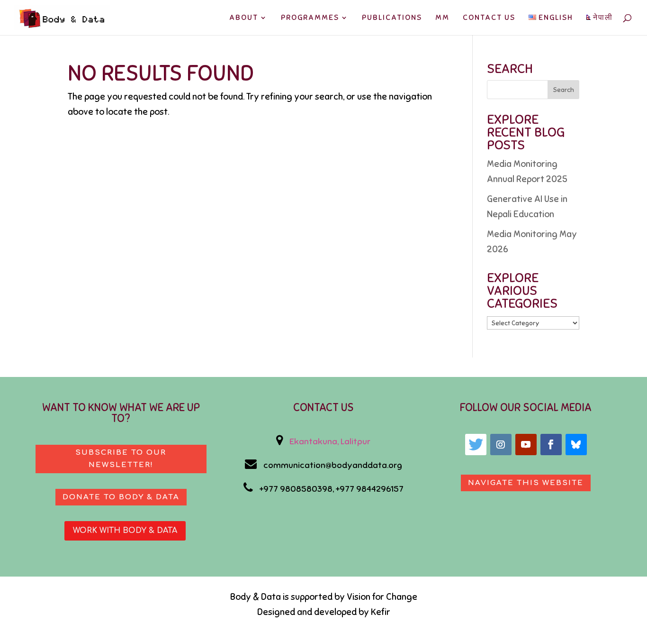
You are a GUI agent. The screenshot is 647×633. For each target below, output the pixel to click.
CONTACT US (489, 18)
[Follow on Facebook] (551, 444)
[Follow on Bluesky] (576, 444)
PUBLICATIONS (392, 18)
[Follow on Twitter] (475, 444)
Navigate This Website (526, 483)
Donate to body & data (121, 497)
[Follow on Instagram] (501, 444)
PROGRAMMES (310, 18)
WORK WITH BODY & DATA (125, 530)
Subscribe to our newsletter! (120, 459)
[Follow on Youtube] (526, 444)
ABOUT (243, 18)
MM (442, 18)
